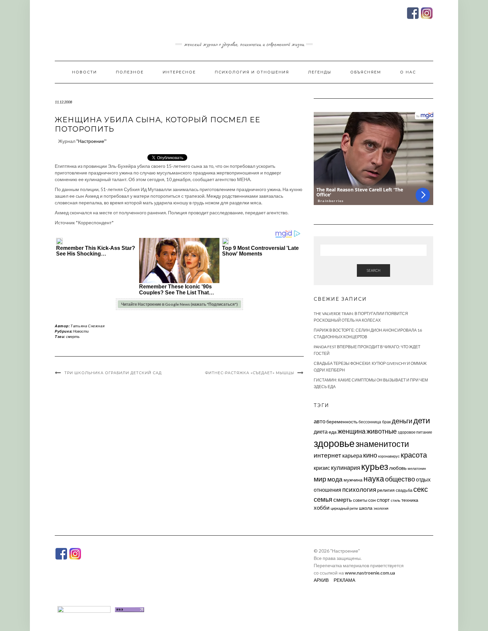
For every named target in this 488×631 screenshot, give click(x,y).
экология (380, 508)
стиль (395, 500)
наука (374, 478)
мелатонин (417, 468)
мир (320, 478)
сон (372, 500)
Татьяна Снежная (87, 326)
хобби (322, 507)
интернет (327, 455)
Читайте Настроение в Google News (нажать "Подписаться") (179, 304)
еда (333, 432)
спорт (383, 500)
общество (400, 479)
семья (323, 499)
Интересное (179, 72)
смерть (73, 336)
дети (421, 420)
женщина (352, 431)
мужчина (353, 479)
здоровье (334, 443)
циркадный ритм (344, 508)
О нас (408, 72)
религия (386, 490)
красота (414, 455)
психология (359, 489)
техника (409, 500)
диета (321, 432)
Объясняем (365, 72)
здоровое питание (415, 432)
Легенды (319, 72)
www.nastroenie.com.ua (370, 573)
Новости (84, 72)
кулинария (345, 467)
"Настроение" (91, 141)
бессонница (370, 421)
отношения (327, 489)
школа (365, 508)
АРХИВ (321, 580)
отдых (423, 479)
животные (381, 431)
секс (420, 489)
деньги (402, 421)
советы (360, 500)
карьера (352, 455)
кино (370, 455)
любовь (398, 468)
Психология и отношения (252, 72)
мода (335, 479)
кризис (322, 468)
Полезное (130, 72)
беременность (342, 421)
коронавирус (389, 456)
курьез (374, 466)
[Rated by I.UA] (84, 609)
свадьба (404, 490)
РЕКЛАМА (344, 580)
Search (373, 270)
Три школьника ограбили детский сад (113, 372)
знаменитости (382, 444)
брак (386, 421)
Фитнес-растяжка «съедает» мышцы (249, 372)
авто (319, 421)
